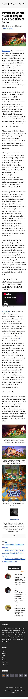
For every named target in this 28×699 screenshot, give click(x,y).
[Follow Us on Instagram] (16, 675)
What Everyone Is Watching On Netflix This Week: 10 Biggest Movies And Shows (20, 580)
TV (6, 542)
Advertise (14, 692)
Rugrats (5, 547)
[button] (20, 4)
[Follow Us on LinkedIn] (21, 675)
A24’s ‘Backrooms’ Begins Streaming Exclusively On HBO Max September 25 (20, 612)
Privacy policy (20, 690)
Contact (14, 690)
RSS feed (7, 690)
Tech (3, 655)
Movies (4, 653)
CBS (19, 338)
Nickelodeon (9, 545)
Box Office (5, 662)
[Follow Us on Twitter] (12, 675)
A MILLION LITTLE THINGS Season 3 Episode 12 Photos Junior (13, 553)
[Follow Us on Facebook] (7, 675)
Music (4, 660)
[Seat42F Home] (3, 675)
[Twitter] (13, 536)
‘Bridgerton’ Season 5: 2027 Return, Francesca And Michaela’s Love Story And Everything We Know (20, 596)
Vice (3, 658)
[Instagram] (15, 536)
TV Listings (5, 664)
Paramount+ (6, 51)
